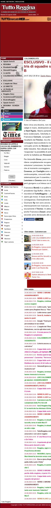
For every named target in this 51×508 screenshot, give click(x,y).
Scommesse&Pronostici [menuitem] (12, 97)
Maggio (6, 156)
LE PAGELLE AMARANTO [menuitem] (7, 90)
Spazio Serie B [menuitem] (9, 62)
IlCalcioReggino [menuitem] (9, 100)
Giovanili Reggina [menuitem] (10, 70)
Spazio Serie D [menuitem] (9, 103)
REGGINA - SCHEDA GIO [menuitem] (10, 106)
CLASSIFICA (6, 184)
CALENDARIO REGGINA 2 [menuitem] (11, 77)
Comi (5, 160)
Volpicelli (6, 163)
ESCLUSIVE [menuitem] (8, 81)
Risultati (11, 180)
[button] (11, 176)
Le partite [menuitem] (7, 73)
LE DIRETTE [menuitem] (8, 86)
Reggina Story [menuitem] (8, 94)
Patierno (6, 170)
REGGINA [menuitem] (7, 64)
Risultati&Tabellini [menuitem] (10, 67)
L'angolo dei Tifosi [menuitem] (10, 84)
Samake (6, 167)
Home (3, 58)
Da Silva (6, 153)
